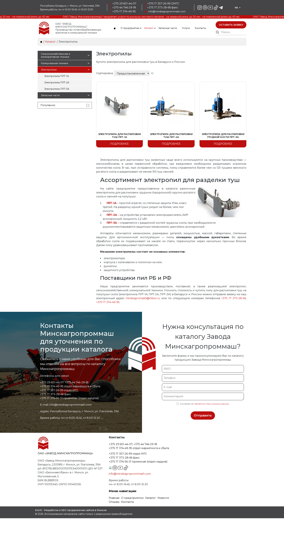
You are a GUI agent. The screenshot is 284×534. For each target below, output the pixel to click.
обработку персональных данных (211, 404)
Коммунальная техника (54, 63)
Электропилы (49, 69)
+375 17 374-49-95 (124, 11)
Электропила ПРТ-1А (56, 76)
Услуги (186, 28)
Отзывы (114, 501)
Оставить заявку (231, 24)
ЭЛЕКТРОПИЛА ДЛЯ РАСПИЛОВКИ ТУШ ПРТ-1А (119, 136)
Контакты (200, 28)
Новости (163, 497)
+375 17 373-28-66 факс (162, 7)
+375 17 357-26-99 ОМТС (163, 3)
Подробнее (119, 143)
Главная (114, 497)
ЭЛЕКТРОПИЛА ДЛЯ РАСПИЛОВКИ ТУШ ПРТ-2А (171, 136)
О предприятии (130, 28)
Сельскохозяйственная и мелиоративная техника (55, 55)
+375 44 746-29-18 (124, 7)
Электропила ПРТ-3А (56, 88)
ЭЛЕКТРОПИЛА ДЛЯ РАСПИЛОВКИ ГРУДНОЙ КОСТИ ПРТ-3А (223, 136)
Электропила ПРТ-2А (56, 82)
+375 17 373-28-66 (233, 298)
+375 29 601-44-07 (124, 3)
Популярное (47, 105)
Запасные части (167, 28)
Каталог (148, 28)
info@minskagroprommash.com (167, 11)
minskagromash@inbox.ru (143, 298)
